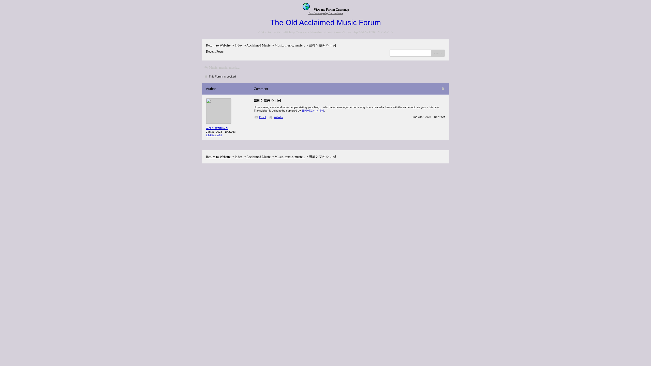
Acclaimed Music (258, 45)
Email (262, 117)
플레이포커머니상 (313, 110)
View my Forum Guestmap (331, 9)
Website (278, 117)
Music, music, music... (290, 45)
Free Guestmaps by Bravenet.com (325, 13)
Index (239, 45)
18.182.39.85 (214, 134)
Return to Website (218, 45)
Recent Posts (215, 51)
